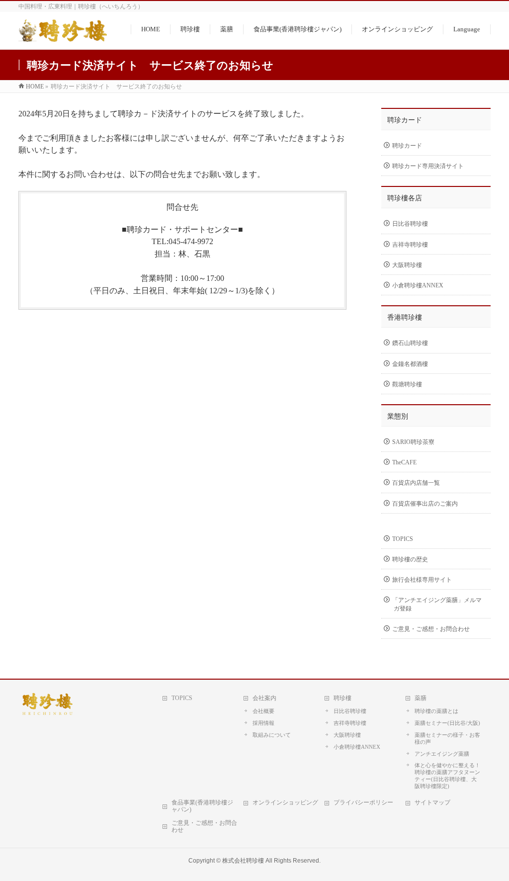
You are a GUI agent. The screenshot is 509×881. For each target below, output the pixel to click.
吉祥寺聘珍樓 (410, 244)
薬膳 (420, 698)
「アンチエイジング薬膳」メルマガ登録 (437, 604)
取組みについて (272, 735)
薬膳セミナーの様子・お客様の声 (447, 738)
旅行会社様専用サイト (422, 579)
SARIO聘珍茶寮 (413, 442)
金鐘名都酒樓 (410, 363)
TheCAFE (404, 462)
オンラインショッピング (285, 802)
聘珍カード (407, 145)
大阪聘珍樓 (407, 265)
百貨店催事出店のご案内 (425, 503)
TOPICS (402, 538)
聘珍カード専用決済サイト (428, 166)
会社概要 (263, 711)
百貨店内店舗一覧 (416, 482)
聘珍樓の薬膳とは (436, 711)
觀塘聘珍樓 (407, 384)
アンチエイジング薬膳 (442, 754)
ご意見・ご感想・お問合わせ (431, 628)
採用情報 (263, 723)
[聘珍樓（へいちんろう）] (62, 36)
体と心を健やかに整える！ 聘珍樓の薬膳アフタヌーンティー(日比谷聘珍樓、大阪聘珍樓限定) (447, 775)
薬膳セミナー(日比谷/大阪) (447, 723)
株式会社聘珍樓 (243, 860)
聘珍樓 (342, 698)
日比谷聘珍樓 (410, 223)
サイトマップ (432, 802)
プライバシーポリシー (363, 802)
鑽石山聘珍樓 (410, 343)
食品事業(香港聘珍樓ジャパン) (202, 806)
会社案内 (264, 698)
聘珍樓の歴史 (410, 559)
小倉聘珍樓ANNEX (417, 285)
